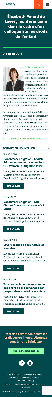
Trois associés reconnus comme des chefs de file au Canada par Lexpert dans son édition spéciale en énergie (25, 288)
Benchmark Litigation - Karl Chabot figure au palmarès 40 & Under (23, 206)
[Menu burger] (47, 4)
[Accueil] (9, 4)
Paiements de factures (32, 374)
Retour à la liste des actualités (26, 139)
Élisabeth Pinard (36, 68)
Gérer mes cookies (24, 381)
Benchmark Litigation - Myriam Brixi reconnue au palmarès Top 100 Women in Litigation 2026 (23, 163)
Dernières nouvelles (19, 148)
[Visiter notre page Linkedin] (22, 363)
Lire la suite (13, 186)
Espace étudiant (13, 374)
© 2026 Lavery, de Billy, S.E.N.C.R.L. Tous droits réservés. (26, 392)
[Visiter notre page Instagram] (30, 363)
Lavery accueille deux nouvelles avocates (23, 247)
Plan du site (13, 378)
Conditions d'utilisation (31, 378)
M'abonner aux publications (26, 351)
